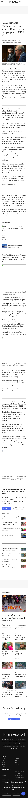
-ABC (3, 483)
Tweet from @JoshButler (8, 184)
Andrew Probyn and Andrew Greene (11, 40)
